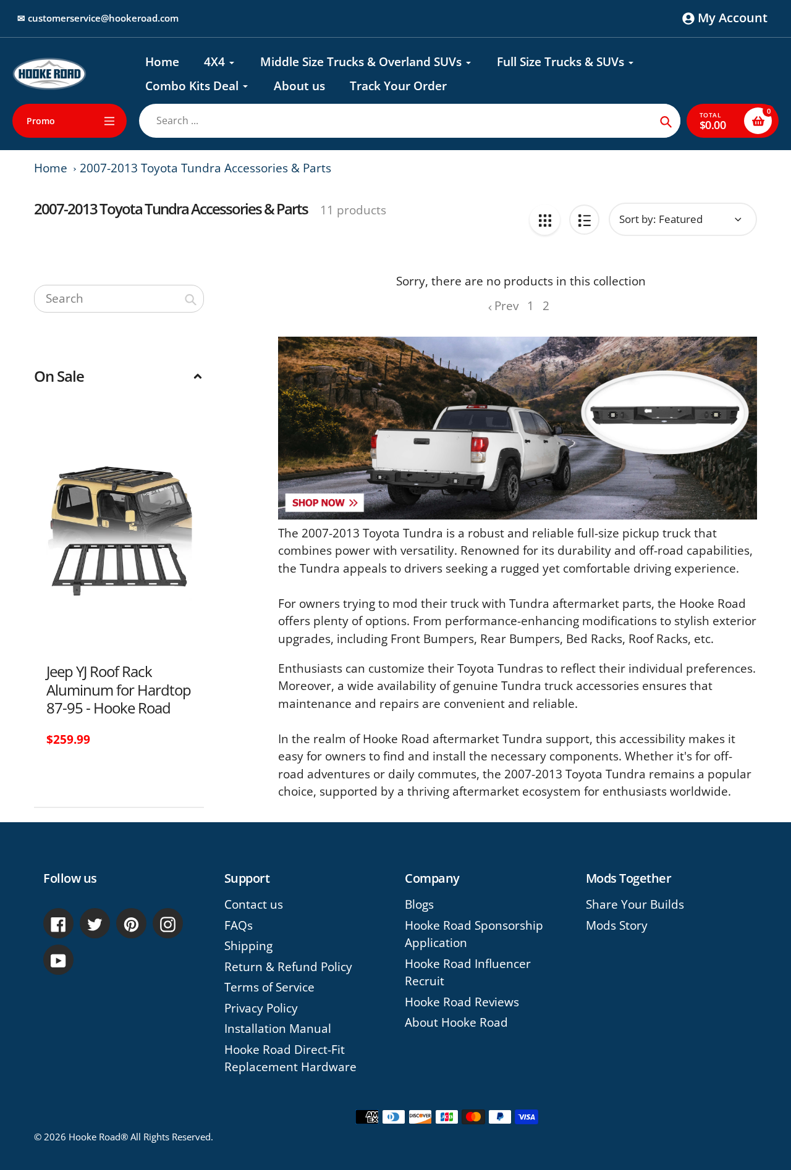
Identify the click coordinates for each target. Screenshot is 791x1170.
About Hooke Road (456, 1022)
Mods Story (617, 925)
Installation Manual (277, 1029)
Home (50, 168)
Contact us (253, 904)
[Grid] (545, 219)
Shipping (248, 946)
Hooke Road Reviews (462, 1002)
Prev (506, 306)
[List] (584, 219)
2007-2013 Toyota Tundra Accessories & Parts (205, 168)
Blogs (419, 904)
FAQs (238, 925)
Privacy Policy (261, 1008)
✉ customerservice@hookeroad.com (98, 18)
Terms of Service (269, 987)
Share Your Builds (635, 904)
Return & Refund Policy (288, 967)
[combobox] (119, 299)
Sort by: (637, 219)
